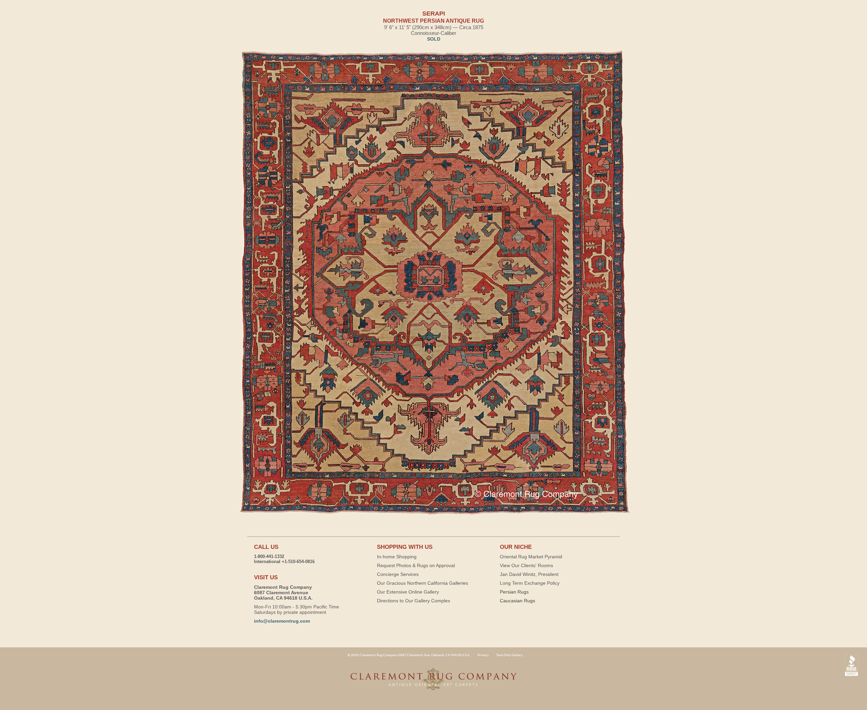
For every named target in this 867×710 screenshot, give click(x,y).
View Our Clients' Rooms (526, 565)
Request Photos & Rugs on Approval (416, 565)
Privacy (483, 655)
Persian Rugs (514, 592)
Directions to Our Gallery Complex (413, 600)
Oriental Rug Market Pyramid (531, 556)
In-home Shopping (397, 556)
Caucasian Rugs (517, 600)
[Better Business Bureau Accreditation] (851, 665)
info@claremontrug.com (282, 621)
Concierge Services (398, 574)
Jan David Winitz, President (529, 574)
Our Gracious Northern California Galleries (422, 583)
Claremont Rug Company (433, 683)
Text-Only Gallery (509, 655)
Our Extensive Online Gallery (408, 592)
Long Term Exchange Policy (529, 583)
